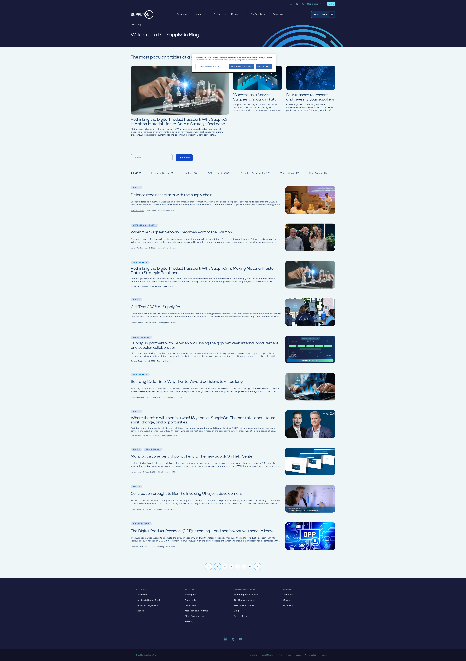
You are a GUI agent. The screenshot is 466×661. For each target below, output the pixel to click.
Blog (236, 611)
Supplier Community (144, 225)
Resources (236, 14)
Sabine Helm (136, 286)
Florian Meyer (136, 472)
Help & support (314, 4)
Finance (140, 611)
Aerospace (190, 594)
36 (249, 566)
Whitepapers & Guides (246, 594)
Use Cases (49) (318, 173)
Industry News (141, 337)
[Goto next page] (257, 566)
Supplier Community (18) (255, 173)
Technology (152, 449)
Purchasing (141, 594)
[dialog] (234, 63)
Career (287, 600)
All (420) (136, 173)
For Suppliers (257, 14)
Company (278, 14)
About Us (288, 594)
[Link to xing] (233, 640)
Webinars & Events (244, 605)
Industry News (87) (163, 173)
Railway (189, 621)
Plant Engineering (194, 616)
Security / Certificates (306, 655)
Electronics (190, 605)
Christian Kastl (137, 547)
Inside (136, 188)
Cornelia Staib (136, 361)
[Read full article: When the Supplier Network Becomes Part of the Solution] (233, 237)
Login (331, 4)
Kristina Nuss (136, 436)
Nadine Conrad (137, 323)
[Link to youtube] (240, 640)
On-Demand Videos (244, 600)
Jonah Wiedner (137, 248)
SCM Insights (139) (219, 173)
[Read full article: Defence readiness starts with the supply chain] (233, 200)
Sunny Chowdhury (138, 397)
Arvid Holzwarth (137, 210)
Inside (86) (191, 173)
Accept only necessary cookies (242, 66)
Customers (219, 14)
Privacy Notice (284, 655)
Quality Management (147, 605)
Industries (200, 14)
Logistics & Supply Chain (148, 600)
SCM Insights (140, 262)
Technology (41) (289, 173)
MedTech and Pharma (196, 611)
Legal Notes (267, 655)
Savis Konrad (136, 509)
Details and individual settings (208, 66)
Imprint (253, 655)
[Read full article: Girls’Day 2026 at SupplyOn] (233, 312)
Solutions (182, 14)
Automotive (191, 600)
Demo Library (241, 616)
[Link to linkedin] (225, 640)
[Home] (142, 14)
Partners (288, 605)
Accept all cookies (263, 66)
